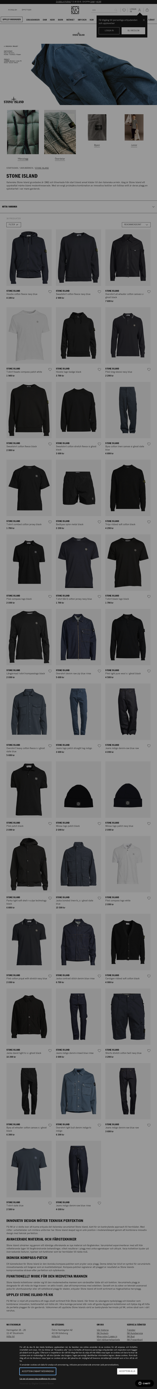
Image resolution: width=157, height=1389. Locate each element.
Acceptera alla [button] (127, 1371)
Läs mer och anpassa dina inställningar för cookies (38, 1379)
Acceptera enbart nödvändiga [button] (38, 1371)
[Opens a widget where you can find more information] (144, 1383)
